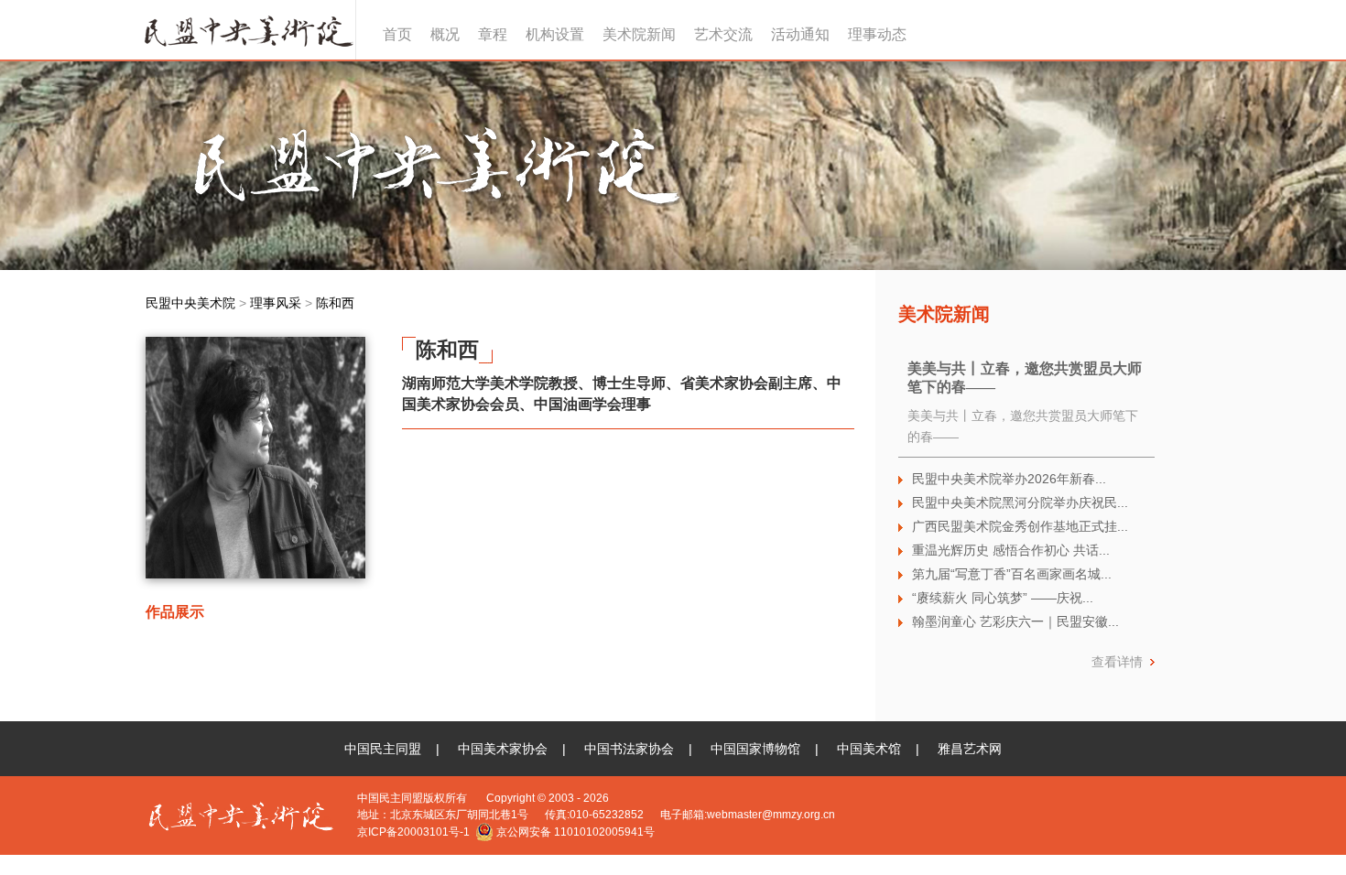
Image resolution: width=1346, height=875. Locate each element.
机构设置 (555, 34)
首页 (397, 34)
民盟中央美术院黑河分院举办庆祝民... (1020, 502)
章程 (492, 34)
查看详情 (1117, 661)
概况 (445, 34)
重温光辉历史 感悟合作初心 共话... (1011, 550)
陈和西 (335, 303)
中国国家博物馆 (755, 748)
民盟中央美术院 (246, 29)
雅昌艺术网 (970, 748)
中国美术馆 (869, 748)
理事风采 (275, 303)
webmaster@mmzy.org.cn (771, 814)
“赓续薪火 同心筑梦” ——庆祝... (1002, 597)
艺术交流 (723, 34)
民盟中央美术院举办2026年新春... (1009, 478)
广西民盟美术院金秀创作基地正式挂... (1020, 526)
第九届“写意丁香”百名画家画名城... (1012, 574)
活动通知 (800, 34)
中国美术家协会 (503, 748)
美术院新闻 (639, 34)
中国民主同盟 (382, 748)
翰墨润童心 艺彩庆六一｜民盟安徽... (1015, 621)
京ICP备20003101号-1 (413, 832)
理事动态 (877, 34)
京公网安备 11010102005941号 (574, 832)
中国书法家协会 (629, 748)
